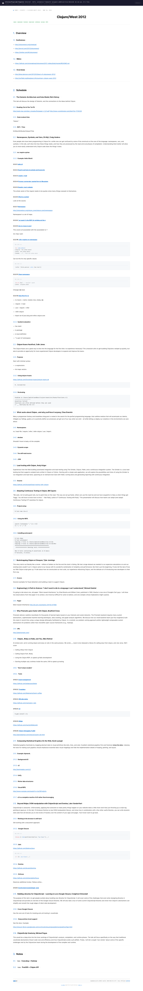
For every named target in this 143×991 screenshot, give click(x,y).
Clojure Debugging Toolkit (27, 731)
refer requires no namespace (28, 239)
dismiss (138, 3)
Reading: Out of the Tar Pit (26, 107)
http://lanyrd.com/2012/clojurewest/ (27, 48)
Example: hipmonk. (24, 753)
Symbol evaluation (25, 322)
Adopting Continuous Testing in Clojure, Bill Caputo (37, 491)
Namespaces (22, 427)
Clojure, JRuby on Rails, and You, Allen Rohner (36, 639)
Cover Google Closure (26, 909)
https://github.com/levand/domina (24, 868)
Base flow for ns (24, 296)
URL (19, 629)
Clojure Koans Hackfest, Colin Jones (32, 344)
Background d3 (24, 759)
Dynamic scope (24, 447)
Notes (21, 954)
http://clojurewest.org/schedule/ (26, 44)
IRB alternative (23, 699)
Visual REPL (23, 787)
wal (15, 981)
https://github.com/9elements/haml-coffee (27, 693)
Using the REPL (24, 518)
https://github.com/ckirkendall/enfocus (26, 878)
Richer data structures (26, 781)
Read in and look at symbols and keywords (31, 170)
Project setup (22, 506)
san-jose (43, 22)
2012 (47, 22)
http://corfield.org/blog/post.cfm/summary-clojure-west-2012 (35, 78)
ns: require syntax (24, 152)
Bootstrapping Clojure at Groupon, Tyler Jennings (37, 560)
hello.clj (20, 164)
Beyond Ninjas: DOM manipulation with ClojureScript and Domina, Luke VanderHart (50, 803)
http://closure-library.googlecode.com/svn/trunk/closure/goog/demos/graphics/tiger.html (42, 927)
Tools (21, 674)
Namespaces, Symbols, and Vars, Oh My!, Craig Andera (39, 137)
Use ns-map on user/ (25, 226)
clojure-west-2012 (34, 10)
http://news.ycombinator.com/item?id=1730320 (66, 111)
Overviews (22, 70)
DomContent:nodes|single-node (28, 888)
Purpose (21, 357)
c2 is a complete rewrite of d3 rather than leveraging (36, 797)
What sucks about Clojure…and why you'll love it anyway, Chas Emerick (46, 412)
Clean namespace (24, 274)
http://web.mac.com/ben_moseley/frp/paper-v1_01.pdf (31, 111)
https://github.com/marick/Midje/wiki (25, 725)
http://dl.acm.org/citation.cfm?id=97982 (43, 605)
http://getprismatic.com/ (21, 632)
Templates (22, 689)
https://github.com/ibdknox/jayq (24, 848)
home (16, 10)
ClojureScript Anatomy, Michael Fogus (33, 933)
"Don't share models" (26, 668)
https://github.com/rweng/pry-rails (24, 703)
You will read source (25, 453)
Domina (21, 864)
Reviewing (22, 392)
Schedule (22, 90)
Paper (20, 601)
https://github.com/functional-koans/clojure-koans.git (31, 379)
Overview (22, 33)
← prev (63, 985)
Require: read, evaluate (25, 187)
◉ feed (128, 980)
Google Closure (24, 828)
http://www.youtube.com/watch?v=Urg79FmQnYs (29, 791)
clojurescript (19, 22)
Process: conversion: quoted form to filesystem (33, 181)
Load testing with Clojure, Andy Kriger (32, 465)
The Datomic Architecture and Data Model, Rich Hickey (38, 97)
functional (26, 22)
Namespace (21, 206)
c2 (19, 765)
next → (80, 985)
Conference (21, 40)
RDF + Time (22, 127)
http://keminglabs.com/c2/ (22, 769)
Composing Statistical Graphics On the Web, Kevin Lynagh (41, 741)
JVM (20, 459)
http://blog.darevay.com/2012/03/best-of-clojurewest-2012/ (35, 74)
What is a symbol (23, 197)
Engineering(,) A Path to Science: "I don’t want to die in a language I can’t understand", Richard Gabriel (57, 588)
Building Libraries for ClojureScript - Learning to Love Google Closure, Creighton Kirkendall (53, 894)
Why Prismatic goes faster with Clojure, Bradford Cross (39, 611)
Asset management (24, 679)
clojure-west (31, 22)
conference (37, 22)
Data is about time (24, 117)
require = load (22, 176)
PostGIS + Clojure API (29, 967)
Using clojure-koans (25, 375)
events (22, 10)
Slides (20, 59)
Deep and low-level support (28, 919)
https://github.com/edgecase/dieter (25, 683)
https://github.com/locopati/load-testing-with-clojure (31, 484)
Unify (20, 775)
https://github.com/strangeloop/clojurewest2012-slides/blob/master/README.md (42, 63)
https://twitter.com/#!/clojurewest (26, 52)
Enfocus (22, 874)
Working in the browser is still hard (30, 818)
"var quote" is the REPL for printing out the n (32, 220)
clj (19, 709)
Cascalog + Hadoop (28, 961)
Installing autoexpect (26, 533)
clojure (15, 22)
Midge (21, 721)
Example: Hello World (26, 158)
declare (21, 437)
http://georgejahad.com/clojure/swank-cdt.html (29, 735)
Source (20, 481)
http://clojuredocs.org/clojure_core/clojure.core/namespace (33, 210)
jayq (20, 844)
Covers (20, 578)
